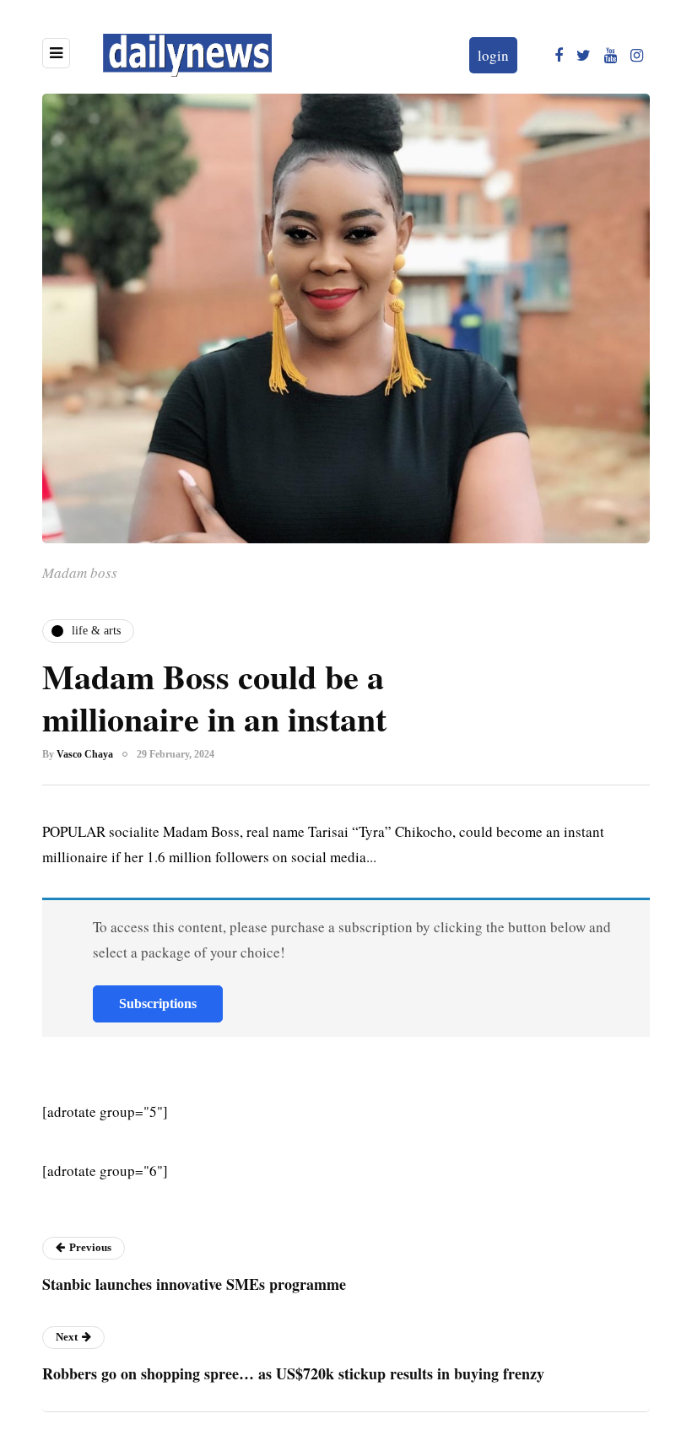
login (493, 55)
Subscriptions (158, 1003)
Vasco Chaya (85, 754)
